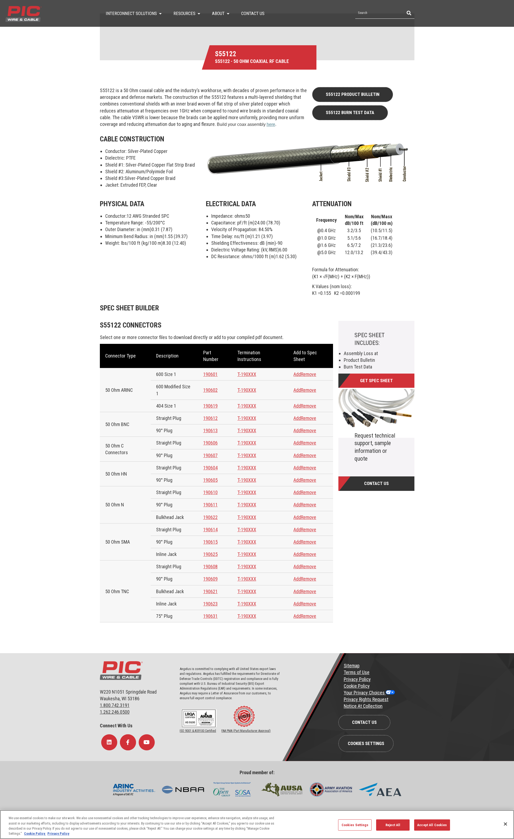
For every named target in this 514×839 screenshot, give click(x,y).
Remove (308, 374)
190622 (210, 517)
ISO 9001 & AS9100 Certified (198, 731)
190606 (210, 443)
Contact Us (376, 483)
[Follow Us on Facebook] (128, 742)
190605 (210, 480)
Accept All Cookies (432, 825)
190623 (210, 604)
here (271, 124)
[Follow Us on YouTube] (147, 742)
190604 (210, 468)
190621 (210, 591)
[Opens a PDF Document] (199, 726)
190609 (210, 579)
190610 (210, 492)
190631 (210, 616)
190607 (210, 455)
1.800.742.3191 (115, 705)
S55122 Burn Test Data (350, 112)
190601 (210, 374)
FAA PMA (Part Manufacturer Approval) (246, 731)
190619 (210, 406)
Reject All (393, 825)
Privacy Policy (357, 679)
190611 (210, 504)
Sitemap (352, 665)
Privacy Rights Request (366, 699)
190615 (210, 542)
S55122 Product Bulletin (352, 94)
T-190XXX (246, 374)
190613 (210, 430)
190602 (210, 390)
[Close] (505, 824)
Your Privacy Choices (365, 692)
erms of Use (357, 672)
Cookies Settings (366, 743)
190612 (210, 418)
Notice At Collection (363, 706)
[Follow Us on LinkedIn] (109, 742)
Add (297, 374)
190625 (210, 554)
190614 (210, 529)
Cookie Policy (357, 686)
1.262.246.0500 (115, 712)
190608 (210, 566)
